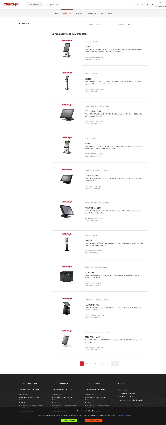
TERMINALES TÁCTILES (101, 106)
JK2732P (88, 240)
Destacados (34, 5)
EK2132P (88, 79)
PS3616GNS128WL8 (93, 111)
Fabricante (24, 24)
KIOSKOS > (88, 41)
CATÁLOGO (67, 13)
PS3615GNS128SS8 (93, 208)
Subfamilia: (120, 24)
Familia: (90, 24)
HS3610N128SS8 (92, 305)
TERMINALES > (89, 106)
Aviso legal (123, 390)
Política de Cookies (124, 415)
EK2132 (88, 47)
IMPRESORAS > (90, 267)
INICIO (56, 13)
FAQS (110, 13)
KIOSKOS (94, 41)
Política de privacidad (127, 393)
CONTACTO (92, 13)
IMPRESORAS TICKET (101, 267)
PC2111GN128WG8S (93, 176)
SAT (102, 13)
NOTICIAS (79, 13)
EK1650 (88, 143)
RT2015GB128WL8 (92, 337)
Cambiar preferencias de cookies (131, 400)
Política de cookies (126, 397)
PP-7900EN (90, 273)
